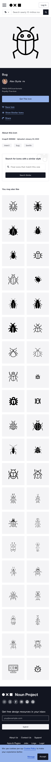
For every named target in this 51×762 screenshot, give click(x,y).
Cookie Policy (30, 748)
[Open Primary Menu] (4, 5)
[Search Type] (6, 12)
